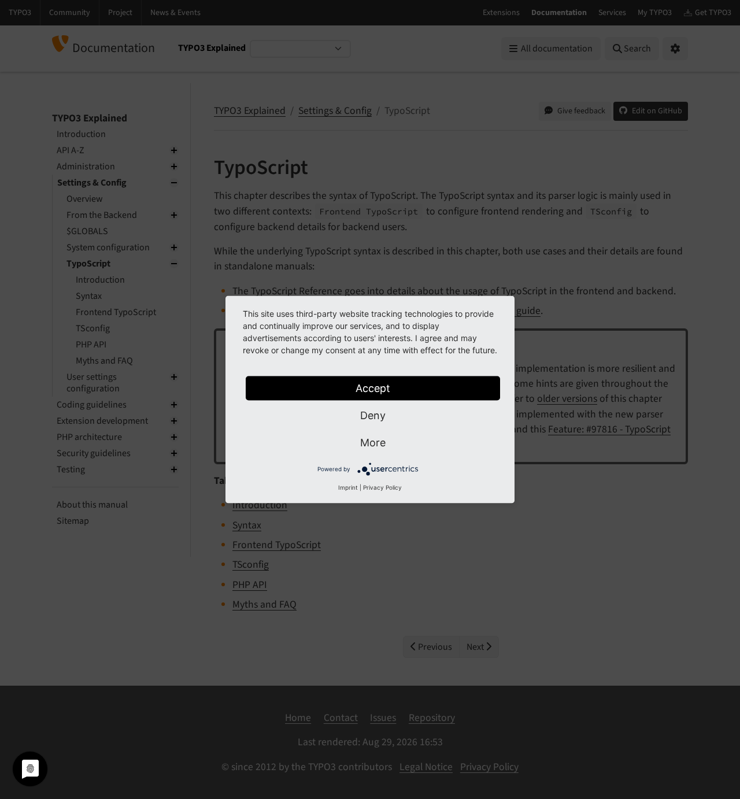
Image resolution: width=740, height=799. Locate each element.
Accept (373, 388)
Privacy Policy (382, 487)
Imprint (348, 487)
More (373, 443)
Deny (373, 415)
